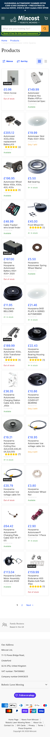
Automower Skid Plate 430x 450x (36, 137)
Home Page (13, 719)
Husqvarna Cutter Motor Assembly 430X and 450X (12, 578)
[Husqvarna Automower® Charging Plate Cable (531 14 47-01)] (13, 514)
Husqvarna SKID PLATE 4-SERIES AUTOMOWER (36, 311)
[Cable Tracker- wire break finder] (13, 209)
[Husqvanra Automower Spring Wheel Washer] (37, 247)
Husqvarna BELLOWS (9, 310)
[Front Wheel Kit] (37, 209)
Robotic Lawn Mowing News (18, 722)
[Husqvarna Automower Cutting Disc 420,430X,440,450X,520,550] (13, 425)
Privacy (32, 725)
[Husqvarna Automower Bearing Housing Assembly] (37, 334)
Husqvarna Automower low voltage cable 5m (12, 492)
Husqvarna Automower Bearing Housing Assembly (36, 353)
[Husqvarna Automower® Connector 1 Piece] (37, 514)
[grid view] (39, 61)
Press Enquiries (25, 728)
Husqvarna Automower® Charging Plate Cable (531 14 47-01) (12, 535)
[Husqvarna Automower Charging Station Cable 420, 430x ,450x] (13, 379)
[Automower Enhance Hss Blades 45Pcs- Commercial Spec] (37, 77)
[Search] (45, 28)
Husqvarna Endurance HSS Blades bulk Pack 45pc (36, 579)
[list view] (45, 61)
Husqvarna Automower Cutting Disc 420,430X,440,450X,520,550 (12, 446)
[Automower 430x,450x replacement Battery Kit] (13, 121)
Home (4, 40)
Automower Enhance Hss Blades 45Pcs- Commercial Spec (36, 97)
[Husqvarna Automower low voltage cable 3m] (37, 425)
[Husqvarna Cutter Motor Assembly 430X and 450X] (13, 560)
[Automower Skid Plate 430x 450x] (37, 121)
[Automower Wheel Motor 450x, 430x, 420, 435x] (13, 166)
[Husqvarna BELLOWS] (13, 293)
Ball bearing (34, 181)
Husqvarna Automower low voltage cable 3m (36, 443)
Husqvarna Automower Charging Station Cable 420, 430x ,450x (12, 400)
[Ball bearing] (37, 166)
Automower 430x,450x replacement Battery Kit (10, 140)
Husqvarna (8, 96)
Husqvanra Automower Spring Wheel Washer (37, 265)
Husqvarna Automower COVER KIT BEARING (33, 398)
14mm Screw (10, 93)
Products (14, 40)
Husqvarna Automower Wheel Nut (37, 492)
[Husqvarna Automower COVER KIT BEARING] (37, 379)
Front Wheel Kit (35, 225)
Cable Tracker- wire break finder (12, 226)
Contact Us (9, 725)
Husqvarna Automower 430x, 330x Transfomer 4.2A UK (12, 353)
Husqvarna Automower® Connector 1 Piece (37, 532)
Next (29, 605)
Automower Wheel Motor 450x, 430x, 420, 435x (13, 184)
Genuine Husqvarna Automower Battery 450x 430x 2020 (10, 268)
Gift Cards (21, 725)
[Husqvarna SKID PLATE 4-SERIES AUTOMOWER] (37, 293)
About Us (37, 722)
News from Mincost (30, 719)
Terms (40, 725)
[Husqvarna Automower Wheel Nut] (37, 474)
